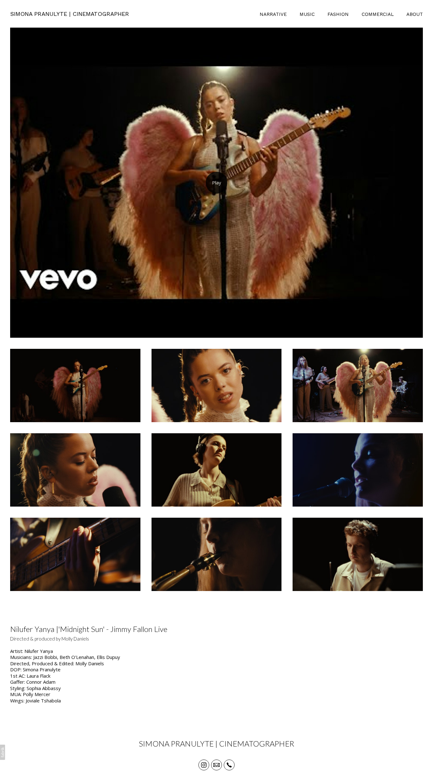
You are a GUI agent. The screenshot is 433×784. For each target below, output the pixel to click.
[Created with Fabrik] (2, 752)
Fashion (338, 14)
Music (307, 14)
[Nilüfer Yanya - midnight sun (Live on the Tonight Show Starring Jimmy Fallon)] (216, 183)
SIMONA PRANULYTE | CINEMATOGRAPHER (216, 743)
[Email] (216, 765)
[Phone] (229, 765)
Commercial (378, 14)
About (414, 14)
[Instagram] (203, 765)
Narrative (273, 14)
